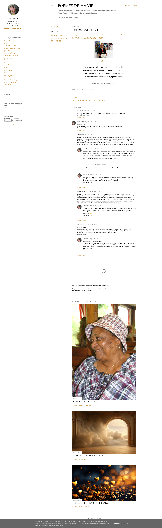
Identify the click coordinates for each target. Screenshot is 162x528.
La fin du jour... (8, 64)
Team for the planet (10, 125)
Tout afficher (8, 84)
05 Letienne (8, 63)
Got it (126, 523)
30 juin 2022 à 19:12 (96, 149)
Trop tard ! (7, 77)
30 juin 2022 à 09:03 (88, 110)
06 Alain (6, 67)
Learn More (118, 523)
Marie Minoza (87, 165)
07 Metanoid (8, 70)
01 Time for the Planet (11, 41)
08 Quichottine (9, 75)
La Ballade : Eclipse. (10, 45)
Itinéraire (6, 60)
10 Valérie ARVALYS (10, 83)
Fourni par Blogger (96, 518)
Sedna (79, 110)
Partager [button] (55, 26)
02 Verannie (7, 44)
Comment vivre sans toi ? (87, 401)
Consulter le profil (13, 28)
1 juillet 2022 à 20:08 (93, 191)
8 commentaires (84, 506)
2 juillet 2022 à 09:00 (99, 165)
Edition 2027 (57, 35)
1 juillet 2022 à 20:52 (96, 206)
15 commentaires (84, 459)
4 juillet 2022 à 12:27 (96, 239)
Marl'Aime (80, 122)
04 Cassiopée (8, 58)
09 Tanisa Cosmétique (11, 80)
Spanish (6, 72)
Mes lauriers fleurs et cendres (59, 39)
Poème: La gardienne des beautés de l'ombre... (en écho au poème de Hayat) (12, 53)
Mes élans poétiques (65, 17)
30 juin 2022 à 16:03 (91, 135)
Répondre (81, 118)
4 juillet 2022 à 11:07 (91, 224)
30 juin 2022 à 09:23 (91, 122)
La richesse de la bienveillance (91, 502)
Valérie (103, 61)
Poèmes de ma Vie (75, 5)
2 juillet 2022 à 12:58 (96, 174)
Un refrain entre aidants (87, 455)
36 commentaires (85, 405)
